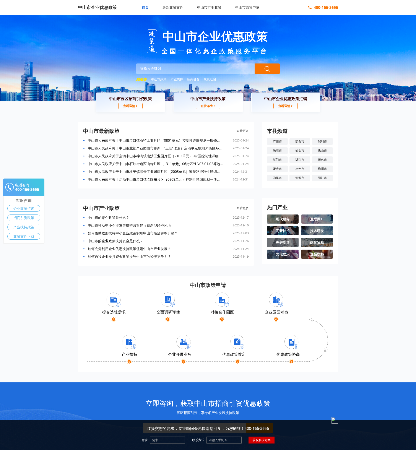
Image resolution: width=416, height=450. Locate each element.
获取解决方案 (261, 440)
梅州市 (322, 169)
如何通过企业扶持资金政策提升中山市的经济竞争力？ (129, 256)
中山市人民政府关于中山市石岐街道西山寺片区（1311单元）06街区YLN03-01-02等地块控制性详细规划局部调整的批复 (155, 163)
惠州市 (299, 169)
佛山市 (322, 150)
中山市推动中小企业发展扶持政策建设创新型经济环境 (129, 225)
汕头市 (299, 150)
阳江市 (322, 178)
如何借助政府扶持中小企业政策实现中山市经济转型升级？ (133, 233)
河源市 (299, 178)
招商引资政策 (23, 217)
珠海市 (277, 150)
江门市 (277, 160)
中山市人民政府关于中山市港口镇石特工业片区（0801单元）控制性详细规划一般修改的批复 (155, 140)
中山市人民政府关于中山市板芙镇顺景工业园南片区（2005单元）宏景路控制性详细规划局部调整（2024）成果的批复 (155, 171)
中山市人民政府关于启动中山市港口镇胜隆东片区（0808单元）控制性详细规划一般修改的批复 (155, 179)
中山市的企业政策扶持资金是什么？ (115, 241)
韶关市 (299, 141)
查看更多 (243, 131)
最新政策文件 (172, 7)
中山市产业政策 (209, 7)
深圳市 (322, 141)
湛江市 (299, 160)
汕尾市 (277, 178)
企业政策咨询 (23, 208)
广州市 (277, 141)
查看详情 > (130, 106)
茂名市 (322, 160)
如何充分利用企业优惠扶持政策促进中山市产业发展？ (129, 248)
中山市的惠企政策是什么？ (108, 217)
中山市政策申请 (247, 7)
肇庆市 (277, 169)
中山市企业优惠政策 (97, 7)
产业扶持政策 (23, 227)
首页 (145, 7)
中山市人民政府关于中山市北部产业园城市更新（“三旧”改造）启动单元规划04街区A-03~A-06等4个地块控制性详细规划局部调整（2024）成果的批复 (155, 148)
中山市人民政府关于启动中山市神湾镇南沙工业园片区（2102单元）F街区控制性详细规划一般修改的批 (155, 156)
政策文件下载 (23, 236)
